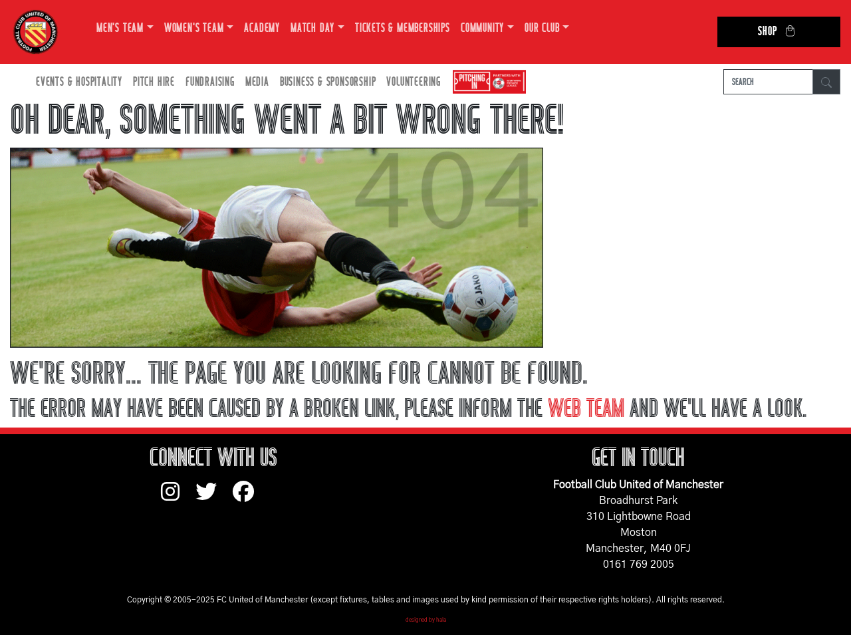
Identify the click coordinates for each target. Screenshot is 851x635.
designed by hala (426, 620)
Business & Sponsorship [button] (328, 82)
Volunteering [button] (413, 82)
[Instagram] (178, 498)
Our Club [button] (542, 28)
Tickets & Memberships (402, 28)
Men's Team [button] (120, 28)
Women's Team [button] (194, 28)
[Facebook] (249, 498)
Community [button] (482, 28)
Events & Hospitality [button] (79, 82)
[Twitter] (214, 498)
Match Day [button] (312, 28)
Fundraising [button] (210, 82)
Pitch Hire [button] (154, 82)
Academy (262, 28)
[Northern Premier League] (486, 82)
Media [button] (257, 82)
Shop (767, 31)
